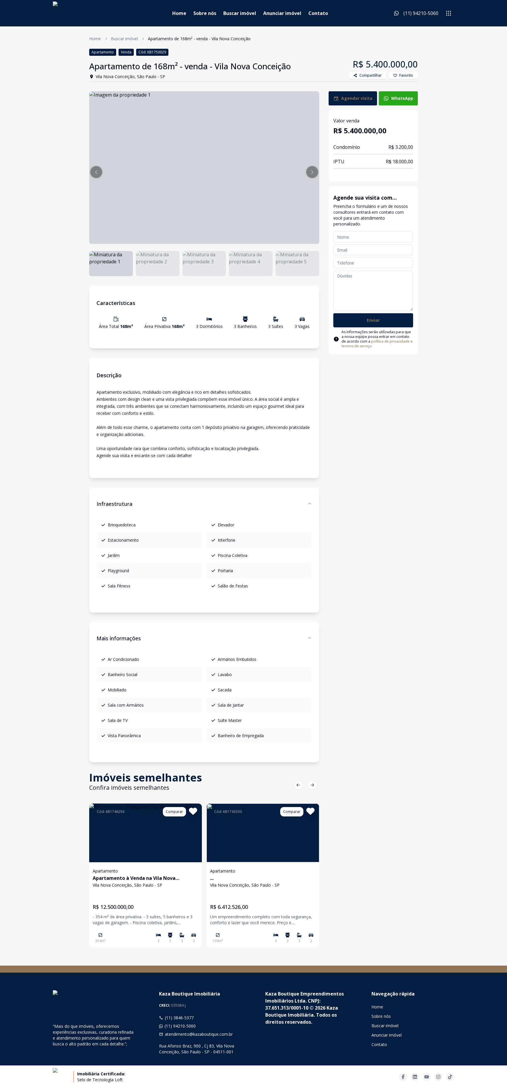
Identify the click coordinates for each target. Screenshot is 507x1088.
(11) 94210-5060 (180, 1026)
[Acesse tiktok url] (450, 1077)
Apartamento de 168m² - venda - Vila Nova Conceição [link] (199, 38)
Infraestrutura (114, 503)
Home (179, 13)
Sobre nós (204, 13)
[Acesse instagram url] (438, 1077)
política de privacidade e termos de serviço (377, 343)
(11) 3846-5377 (179, 1017)
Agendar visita (356, 98)
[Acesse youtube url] (426, 1077)
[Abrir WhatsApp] (492, 1073)
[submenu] (448, 13)
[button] (96, 172)
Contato (318, 13)
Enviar (373, 320)
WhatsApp (402, 98)
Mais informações (119, 638)
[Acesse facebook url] (403, 1077)
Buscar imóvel (239, 13)
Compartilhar (370, 75)
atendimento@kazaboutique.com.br (199, 1034)
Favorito (406, 75)
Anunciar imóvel (282, 13)
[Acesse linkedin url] (415, 1077)
